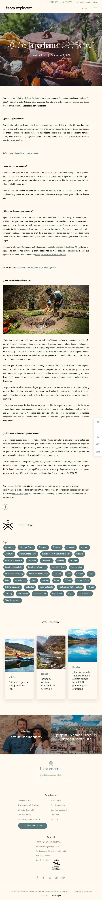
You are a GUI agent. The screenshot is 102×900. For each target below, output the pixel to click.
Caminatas (55, 815)
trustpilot (98, 421)
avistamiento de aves (27, 554)
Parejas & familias (24, 815)
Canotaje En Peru (58, 567)
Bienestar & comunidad (26, 810)
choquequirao (76, 567)
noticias (45, 581)
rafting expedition (12, 587)
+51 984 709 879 (42, 842)
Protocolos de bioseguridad (83, 891)
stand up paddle (46, 587)
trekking (8, 594)
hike (69, 574)
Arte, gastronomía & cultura (28, 805)
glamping (57, 574)
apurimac (57, 547)
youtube (97, 444)
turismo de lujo (40, 594)
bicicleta (79, 554)
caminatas (32, 561)
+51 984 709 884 (66, 2)
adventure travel (26, 547)
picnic (56, 581)
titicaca (91, 587)
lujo (7, 581)
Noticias (12, 677)
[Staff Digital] (56, 896)
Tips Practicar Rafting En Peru (70, 587)
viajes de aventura (12, 600)
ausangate (70, 547)
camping (60, 561)
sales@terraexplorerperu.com (88, 2)
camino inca (47, 561)
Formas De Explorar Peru (38, 574)
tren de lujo (23, 594)
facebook (97, 429)
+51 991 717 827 (52, 2)
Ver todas (54, 820)
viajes (70, 594)
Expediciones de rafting (59, 810)
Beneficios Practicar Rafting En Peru (56, 554)
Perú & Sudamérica (58, 805)
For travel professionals (33, 826)
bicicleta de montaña (13, 561)
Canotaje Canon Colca (13, 567)
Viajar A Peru (57, 594)
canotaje (73, 561)
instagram (97, 436)
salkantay (30, 587)
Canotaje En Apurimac (37, 567)
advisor (97, 452)
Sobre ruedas (56, 800)
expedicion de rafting (14, 574)
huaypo (79, 574)
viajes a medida (85, 594)
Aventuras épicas (24, 800)
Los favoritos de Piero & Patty (29, 820)
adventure (9, 547)
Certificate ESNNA (42, 860)
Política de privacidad (61, 891)
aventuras (9, 554)
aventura (84, 547)
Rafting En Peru (82, 581)
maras (33, 581)
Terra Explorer (39, 55)
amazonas (43, 547)
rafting (68, 581)
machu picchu (20, 581)
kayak (91, 574)
